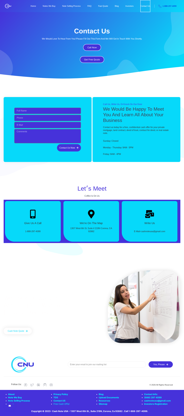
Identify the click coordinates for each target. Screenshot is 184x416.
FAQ (89, 6)
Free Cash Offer (61, 404)
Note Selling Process (71, 6)
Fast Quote (103, 6)
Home (33, 6)
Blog (117, 6)
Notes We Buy (49, 6)
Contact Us (145, 6)
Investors (129, 6)
